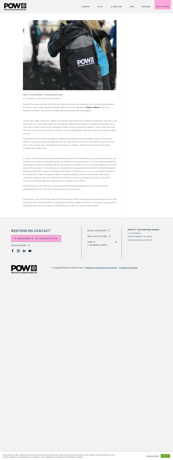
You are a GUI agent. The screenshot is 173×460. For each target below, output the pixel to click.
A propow (85, 7)
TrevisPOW (30, 98)
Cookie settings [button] (152, 456)
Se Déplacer (116, 7)
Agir (132, 7)
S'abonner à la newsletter (36, 238)
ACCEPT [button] (165, 456)
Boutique (146, 7)
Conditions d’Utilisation (128, 268)
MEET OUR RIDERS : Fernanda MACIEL (43, 94)
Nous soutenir (162, 7)
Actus (100, 7)
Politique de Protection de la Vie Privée (101, 268)
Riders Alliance (54, 98)
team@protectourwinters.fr (140, 240)
